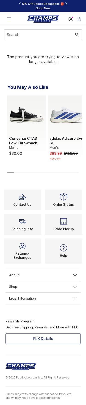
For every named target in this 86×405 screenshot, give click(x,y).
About (14, 275)
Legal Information (22, 298)
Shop (13, 287)
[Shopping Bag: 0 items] (78, 19)
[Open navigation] (9, 19)
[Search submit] (77, 35)
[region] (43, 6)
